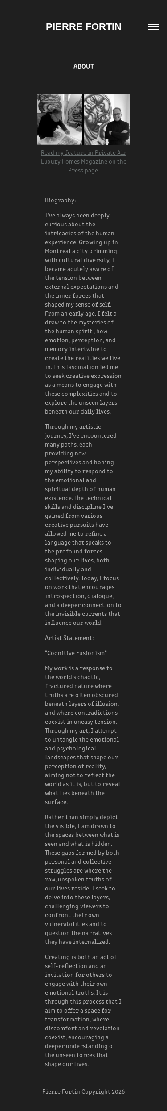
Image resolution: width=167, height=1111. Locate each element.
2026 (118, 1091)
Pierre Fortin (84, 26)
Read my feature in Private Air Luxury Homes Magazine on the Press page (83, 161)
